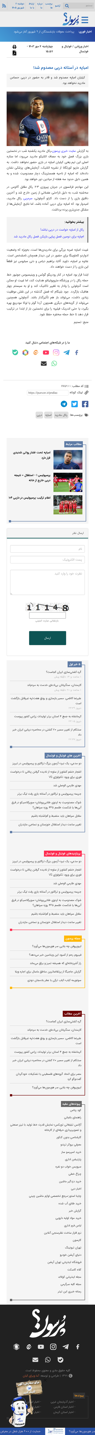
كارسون (77, 1240)
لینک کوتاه (77, 392)
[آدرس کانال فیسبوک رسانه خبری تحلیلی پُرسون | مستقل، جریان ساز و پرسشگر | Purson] (76, 352)
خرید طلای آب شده (70, 1203)
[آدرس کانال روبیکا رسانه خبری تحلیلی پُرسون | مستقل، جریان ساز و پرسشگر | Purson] (25, 352)
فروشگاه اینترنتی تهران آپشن (64, 1262)
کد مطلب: (77, 386)
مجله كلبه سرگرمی (71, 1284)
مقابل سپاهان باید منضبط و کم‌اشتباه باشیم (56, 816)
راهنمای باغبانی (72, 1117)
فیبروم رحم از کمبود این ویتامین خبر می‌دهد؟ (55, 955)
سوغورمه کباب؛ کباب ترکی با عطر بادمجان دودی (54, 980)
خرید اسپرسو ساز (71, 1152)
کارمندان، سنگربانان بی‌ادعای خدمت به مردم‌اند (54, 685)
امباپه (48, 415)
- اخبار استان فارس (64, 1407)
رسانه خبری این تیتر (69, 1291)
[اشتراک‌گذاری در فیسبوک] (84, 403)
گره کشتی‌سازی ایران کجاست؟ (63, 672)
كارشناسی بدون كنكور (69, 1137)
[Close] (45, 1380)
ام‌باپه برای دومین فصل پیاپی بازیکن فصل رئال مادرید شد (49, 236)
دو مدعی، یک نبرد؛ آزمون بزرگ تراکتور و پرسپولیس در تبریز (47, 763)
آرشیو (57, 6)
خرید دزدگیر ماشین (70, 1181)
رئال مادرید (61, 415)
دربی (39, 415)
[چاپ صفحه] (13, 46)
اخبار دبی (76, 1188)
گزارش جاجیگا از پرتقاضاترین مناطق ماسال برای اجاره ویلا (48, 971)
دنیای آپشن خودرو (70, 1255)
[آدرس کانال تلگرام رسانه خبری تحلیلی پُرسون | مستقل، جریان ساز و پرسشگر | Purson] (66, 352)
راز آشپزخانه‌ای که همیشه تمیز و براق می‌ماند (55, 963)
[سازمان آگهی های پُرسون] (24, 1380)
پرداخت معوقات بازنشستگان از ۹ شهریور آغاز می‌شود (44, 31)
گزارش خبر (75, 1210)
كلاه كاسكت (74, 1269)
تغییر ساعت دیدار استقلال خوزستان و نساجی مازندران (49, 824)
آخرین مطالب (72, 1013)
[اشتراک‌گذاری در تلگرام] (63, 403)
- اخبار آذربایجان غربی (63, 1401)
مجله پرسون (72, 938)
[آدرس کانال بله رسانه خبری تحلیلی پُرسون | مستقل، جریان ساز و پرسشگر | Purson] (15, 352)
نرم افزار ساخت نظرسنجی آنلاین (62, 1233)
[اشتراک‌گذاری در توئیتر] (74, 403)
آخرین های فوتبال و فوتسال (63, 755)
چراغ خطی (74, 1174)
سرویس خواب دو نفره (68, 1166)
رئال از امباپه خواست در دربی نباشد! (62, 229)
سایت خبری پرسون (64, 150)
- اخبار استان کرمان (64, 1412)
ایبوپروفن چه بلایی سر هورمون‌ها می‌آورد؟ (56, 946)
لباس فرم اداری (72, 1225)
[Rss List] (3, 5)
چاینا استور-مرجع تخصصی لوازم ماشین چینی (55, 1196)
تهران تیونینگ (73, 1247)
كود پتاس (75, 1110)
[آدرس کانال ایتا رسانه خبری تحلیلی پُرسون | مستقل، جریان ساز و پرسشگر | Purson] (35, 352)
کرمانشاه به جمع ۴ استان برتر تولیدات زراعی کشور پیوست (47, 716)
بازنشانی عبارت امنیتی (47, 621)
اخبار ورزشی (81, 46)
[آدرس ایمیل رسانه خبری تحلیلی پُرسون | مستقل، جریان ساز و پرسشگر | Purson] (43, 363)
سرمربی (27, 198)
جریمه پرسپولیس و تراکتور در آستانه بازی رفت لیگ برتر (49, 794)
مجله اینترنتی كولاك (69, 1277)
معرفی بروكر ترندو (71, 1144)
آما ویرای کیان (31, 1375)
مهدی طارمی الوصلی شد (67, 785)
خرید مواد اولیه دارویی (68, 1218)
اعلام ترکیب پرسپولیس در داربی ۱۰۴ (29, 497)
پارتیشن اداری (73, 1159)
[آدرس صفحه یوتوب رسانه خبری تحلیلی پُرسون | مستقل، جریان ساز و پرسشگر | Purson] (45, 352)
